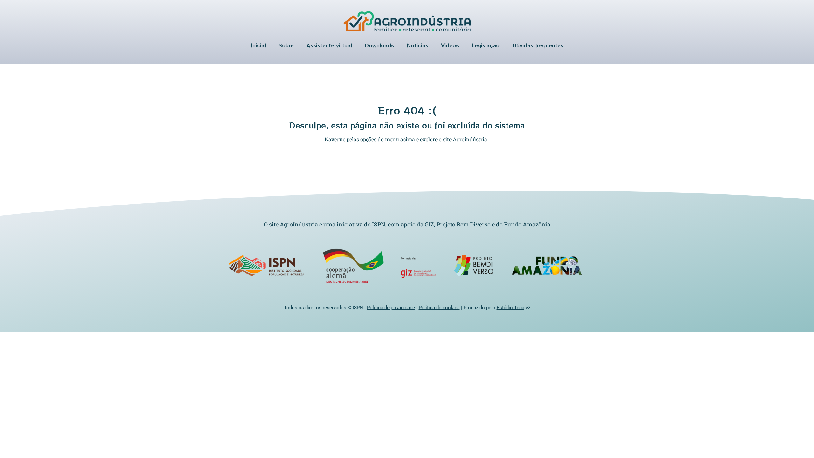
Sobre (286, 45)
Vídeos (450, 45)
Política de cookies (439, 307)
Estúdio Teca (510, 307)
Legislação (486, 45)
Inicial (258, 45)
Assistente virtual (329, 45)
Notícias (417, 45)
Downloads (379, 45)
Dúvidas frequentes (537, 45)
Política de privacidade (391, 307)
